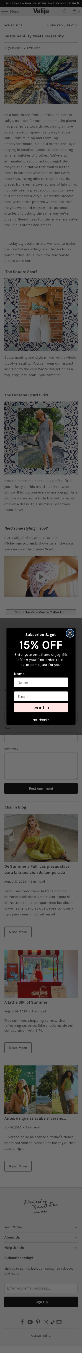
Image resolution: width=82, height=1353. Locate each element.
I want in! (41, 708)
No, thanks (41, 720)
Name (19, 674)
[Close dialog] (70, 633)
